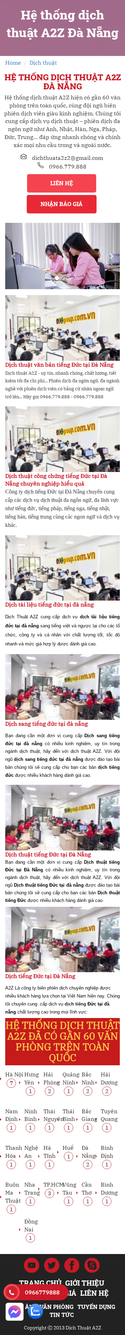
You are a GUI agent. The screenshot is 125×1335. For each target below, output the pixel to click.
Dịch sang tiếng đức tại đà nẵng (46, 723)
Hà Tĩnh (49, 1155)
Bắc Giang (89, 1119)
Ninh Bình (30, 1119)
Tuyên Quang (109, 1119)
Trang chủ (40, 1282)
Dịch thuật (43, 62)
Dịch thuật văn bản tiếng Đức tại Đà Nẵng (59, 364)
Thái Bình (68, 1119)
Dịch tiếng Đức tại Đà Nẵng (40, 975)
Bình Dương (109, 1192)
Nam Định (11, 1119)
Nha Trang (32, 1192)
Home (13, 62)
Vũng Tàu (69, 1192)
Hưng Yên (31, 1082)
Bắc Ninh (88, 1082)
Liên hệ (61, 183)
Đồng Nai (31, 1229)
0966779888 (42, 1292)
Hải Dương (109, 1082)
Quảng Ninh (71, 1082)
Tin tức (62, 1314)
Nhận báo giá (62, 203)
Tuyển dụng (96, 1306)
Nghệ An (31, 1155)
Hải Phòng (51, 1082)
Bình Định (107, 1155)
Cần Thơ (87, 1192)
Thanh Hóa (13, 1155)
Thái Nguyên (53, 1119)
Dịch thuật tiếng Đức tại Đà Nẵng (48, 854)
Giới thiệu (84, 1282)
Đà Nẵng (88, 1155)
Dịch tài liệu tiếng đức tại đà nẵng (49, 604)
